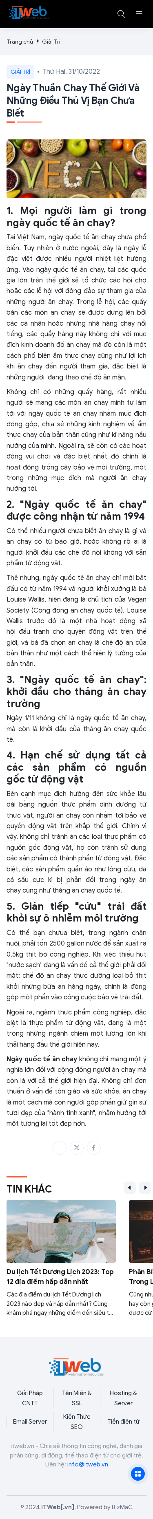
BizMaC (122, 1507)
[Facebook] (94, 1148)
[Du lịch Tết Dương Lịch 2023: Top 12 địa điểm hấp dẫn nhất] (61, 1259)
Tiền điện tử (123, 1421)
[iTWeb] (29, 12)
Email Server (30, 1421)
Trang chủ (20, 41)
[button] (139, 14)
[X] (77, 1148)
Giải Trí (51, 41)
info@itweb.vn (87, 1464)
